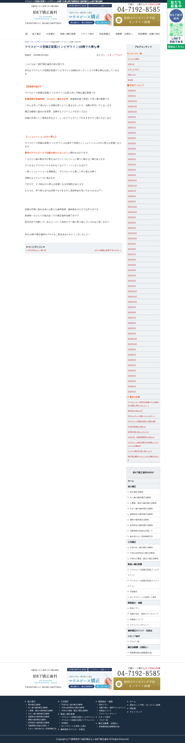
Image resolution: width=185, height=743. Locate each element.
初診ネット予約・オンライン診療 (145, 705)
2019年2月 (132, 381)
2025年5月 (132, 138)
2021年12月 (132, 233)
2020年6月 (132, 323)
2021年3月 (132, 275)
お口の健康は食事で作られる (107, 250)
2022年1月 (132, 228)
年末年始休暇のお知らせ (137, 427)
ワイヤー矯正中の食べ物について (140, 451)
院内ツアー (134, 608)
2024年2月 (132, 170)
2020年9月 (132, 307)
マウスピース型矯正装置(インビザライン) (143, 572)
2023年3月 (132, 201)
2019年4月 (132, 370)
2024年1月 (132, 175)
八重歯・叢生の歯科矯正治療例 (143, 503)
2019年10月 (132, 344)
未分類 (130, 80)
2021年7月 (132, 254)
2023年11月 (132, 185)
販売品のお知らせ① (135, 411)
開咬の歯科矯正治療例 (139, 520)
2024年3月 (132, 164)
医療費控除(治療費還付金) (141, 653)
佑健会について (136, 619)
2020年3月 (132, 333)
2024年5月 (132, 154)
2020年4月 (132, 328)
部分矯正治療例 (136, 492)
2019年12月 (132, 339)
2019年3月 (132, 376)
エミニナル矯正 (133, 59)
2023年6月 (132, 196)
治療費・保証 (123, 35)
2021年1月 (132, 286)
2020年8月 (132, 312)
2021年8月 (132, 249)
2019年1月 (132, 386)
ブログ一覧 (134, 641)
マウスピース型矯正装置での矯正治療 (141, 421)
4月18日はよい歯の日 (37, 250)
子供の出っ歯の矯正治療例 (141, 547)
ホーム (27, 35)
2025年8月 (132, 122)
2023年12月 (132, 180)
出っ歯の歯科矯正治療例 (140, 497)
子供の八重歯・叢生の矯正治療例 (144, 558)
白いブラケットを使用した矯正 (143, 597)
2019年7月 (132, 355)
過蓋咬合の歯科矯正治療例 (141, 514)
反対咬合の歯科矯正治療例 (141, 525)
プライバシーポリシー (139, 625)
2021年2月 (132, 281)
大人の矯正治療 (36, 35)
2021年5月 (132, 265)
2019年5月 (132, 365)
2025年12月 (132, 101)
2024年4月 (132, 159)
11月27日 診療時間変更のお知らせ (141, 437)
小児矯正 (50, 35)
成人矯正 (132, 486)
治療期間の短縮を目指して (141, 531)
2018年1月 (132, 391)
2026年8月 (132, 90)
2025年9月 (132, 117)
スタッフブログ (114, 55)
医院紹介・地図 (147, 35)
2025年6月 (132, 133)
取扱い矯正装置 (68, 35)
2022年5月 (132, 217)
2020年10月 (132, 302)
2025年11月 (132, 106)
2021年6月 (132, 259)
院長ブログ (132, 75)
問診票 (133, 708)
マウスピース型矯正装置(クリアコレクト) (143, 583)
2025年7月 (132, 127)
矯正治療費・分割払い (138, 647)
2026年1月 (132, 96)
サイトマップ (136, 712)
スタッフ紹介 (87, 35)
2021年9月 (132, 244)
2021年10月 (132, 238)
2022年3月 (132, 222)
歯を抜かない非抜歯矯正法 (104, 35)
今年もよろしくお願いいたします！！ (141, 416)
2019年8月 (132, 349)
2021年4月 (132, 270)
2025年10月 (132, 112)
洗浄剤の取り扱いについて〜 (138, 432)
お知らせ (131, 64)
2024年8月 (132, 149)
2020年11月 (132, 296)
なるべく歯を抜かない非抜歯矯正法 (42, 729)
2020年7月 (132, 318)
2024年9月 (132, 143)
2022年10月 (132, 212)
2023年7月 (132, 191)
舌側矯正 (133, 591)
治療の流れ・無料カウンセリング (144, 614)
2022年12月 (132, 207)
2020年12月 (132, 291)
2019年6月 (132, 360)
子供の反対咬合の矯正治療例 (142, 553)
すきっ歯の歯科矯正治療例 (141, 508)
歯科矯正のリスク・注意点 (140, 630)
